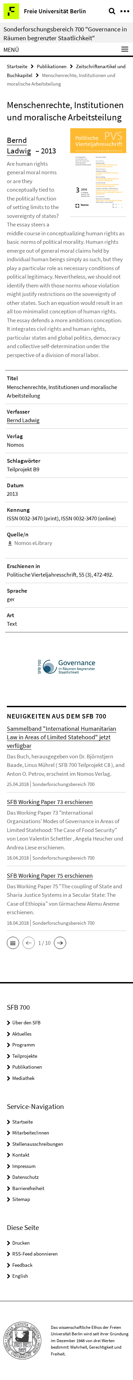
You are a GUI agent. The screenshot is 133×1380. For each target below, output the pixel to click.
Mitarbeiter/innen (30, 1132)
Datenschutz (25, 1177)
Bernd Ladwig (23, 420)
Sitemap (21, 1199)
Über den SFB (26, 1022)
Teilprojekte (24, 1056)
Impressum (23, 1166)
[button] (13, 943)
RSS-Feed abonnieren (35, 1253)
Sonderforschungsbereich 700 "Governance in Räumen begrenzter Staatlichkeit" (65, 33)
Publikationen (51, 66)
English (20, 1276)
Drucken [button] (21, 1243)
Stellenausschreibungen (37, 1144)
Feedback (22, 1265)
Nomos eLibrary (33, 543)
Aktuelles (21, 1033)
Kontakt (20, 1155)
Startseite (17, 66)
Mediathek (23, 1078)
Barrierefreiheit (28, 1188)
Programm (23, 1044)
